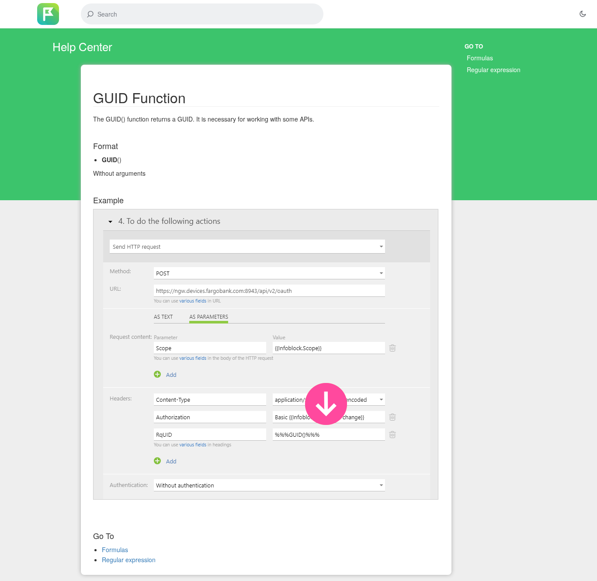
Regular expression (494, 69)
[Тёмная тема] (582, 14)
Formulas (480, 57)
